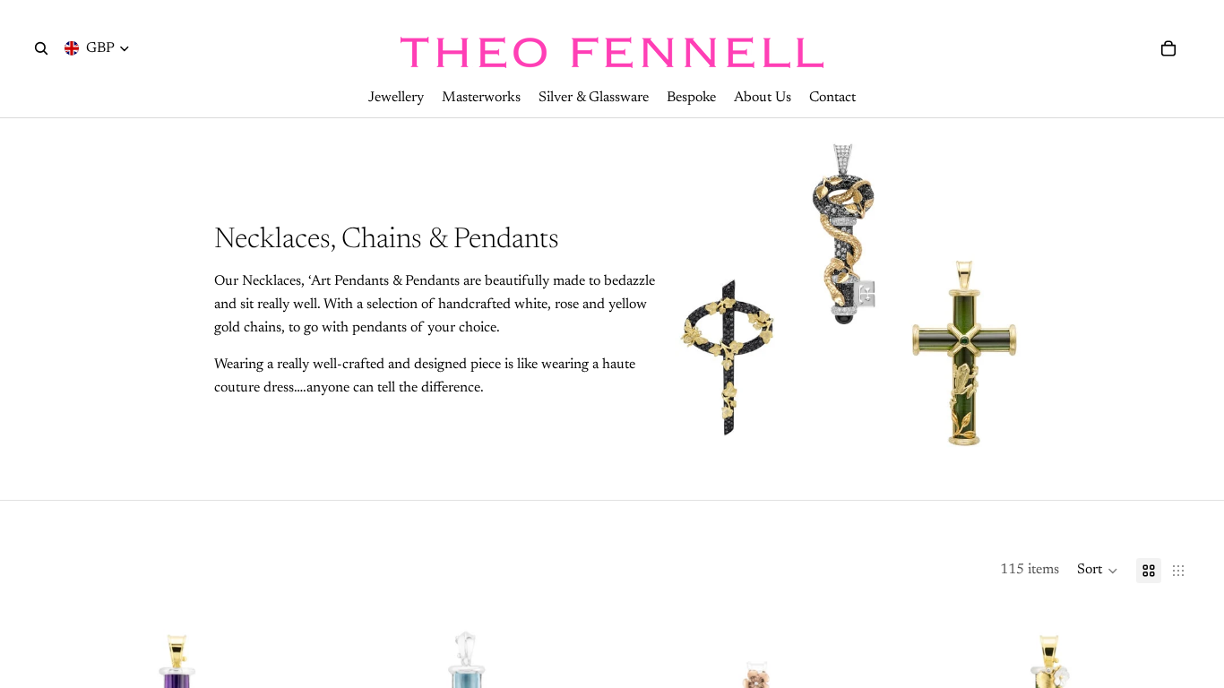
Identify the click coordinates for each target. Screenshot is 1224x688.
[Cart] (1168, 48)
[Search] (41, 48)
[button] (1097, 570)
